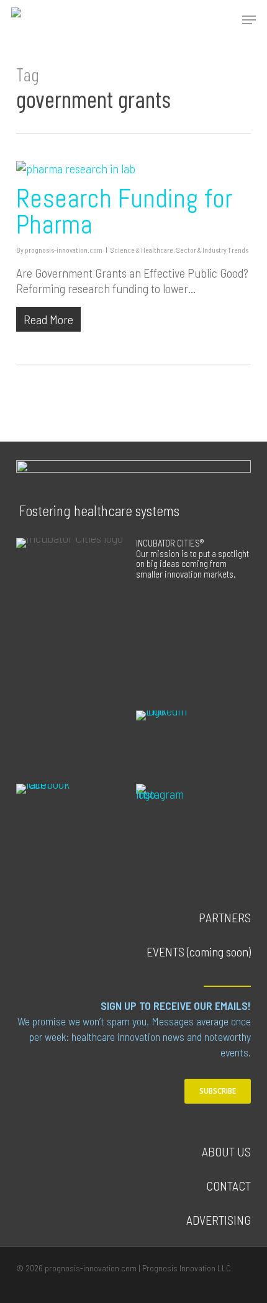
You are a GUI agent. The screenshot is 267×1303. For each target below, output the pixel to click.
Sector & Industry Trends (212, 249)
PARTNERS (225, 917)
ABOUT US (226, 1151)
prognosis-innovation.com (63, 249)
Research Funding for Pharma (124, 211)
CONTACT (228, 1185)
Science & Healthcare (142, 249)
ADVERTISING (218, 1219)
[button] (249, 20)
